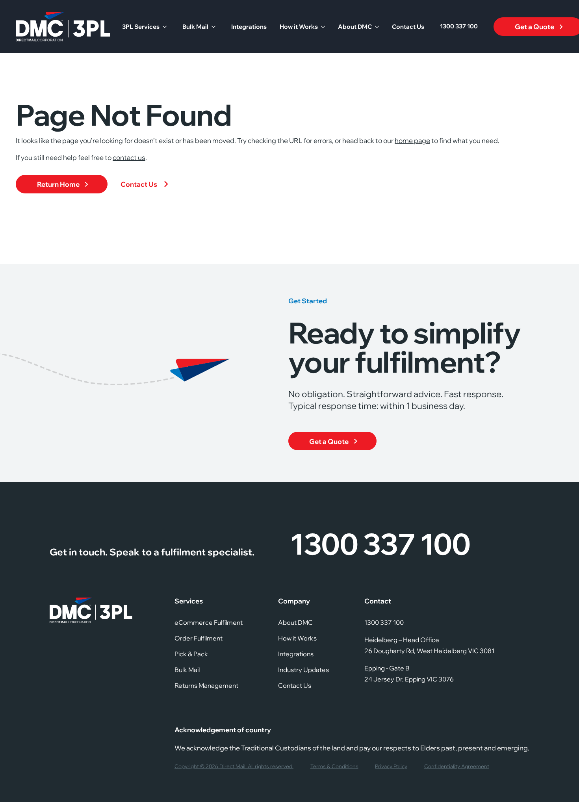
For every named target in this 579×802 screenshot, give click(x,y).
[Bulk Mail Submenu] (211, 27)
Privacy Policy (391, 766)
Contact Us (408, 27)
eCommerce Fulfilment (208, 622)
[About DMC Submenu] (375, 27)
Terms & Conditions (334, 766)
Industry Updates (303, 670)
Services (188, 601)
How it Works (299, 27)
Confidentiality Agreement (456, 766)
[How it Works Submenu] (321, 27)
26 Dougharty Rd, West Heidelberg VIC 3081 (429, 651)
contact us (129, 157)
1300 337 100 (459, 26)
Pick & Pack (191, 654)
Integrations (249, 27)
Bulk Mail (195, 27)
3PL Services (141, 27)
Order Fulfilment (198, 638)
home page (412, 140)
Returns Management (206, 685)
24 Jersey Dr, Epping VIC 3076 (409, 679)
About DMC (355, 27)
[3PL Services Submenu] (163, 27)
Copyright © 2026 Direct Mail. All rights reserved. (233, 766)
